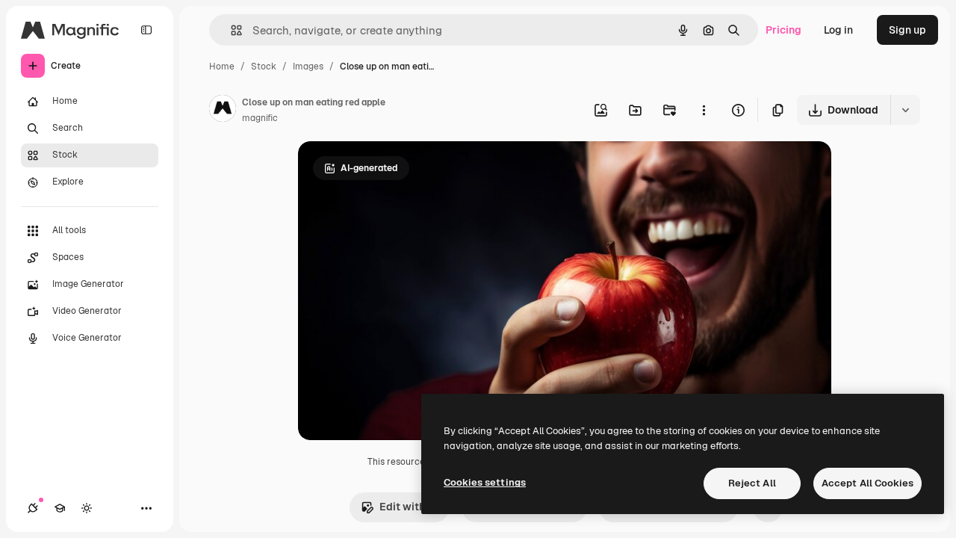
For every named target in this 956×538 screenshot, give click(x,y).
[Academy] (60, 508)
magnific (260, 118)
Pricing (783, 30)
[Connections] (33, 508)
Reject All (752, 483)
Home (222, 66)
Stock (263, 66)
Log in (838, 30)
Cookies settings (485, 482)
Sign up (907, 30)
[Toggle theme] (87, 508)
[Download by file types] (905, 110)
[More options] (703, 110)
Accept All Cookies (867, 483)
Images (308, 66)
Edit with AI (408, 506)
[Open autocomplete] (230, 30)
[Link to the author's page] (222, 110)
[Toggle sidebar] (146, 30)
